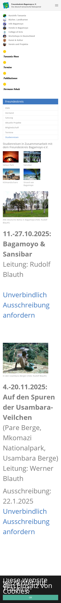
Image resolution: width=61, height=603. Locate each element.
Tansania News (11, 56)
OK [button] (30, 597)
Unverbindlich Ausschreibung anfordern (26, 305)
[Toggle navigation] (56, 5)
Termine (8, 67)
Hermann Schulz (12, 89)
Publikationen (10, 78)
